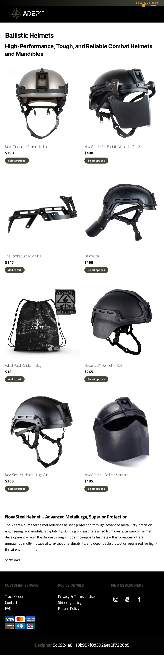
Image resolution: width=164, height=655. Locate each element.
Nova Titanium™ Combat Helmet (27, 146)
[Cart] (143, 5)
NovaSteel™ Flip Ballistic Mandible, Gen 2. (112, 146)
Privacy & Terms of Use (76, 596)
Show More (13, 559)
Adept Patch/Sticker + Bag (23, 365)
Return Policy (68, 608)
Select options (16, 160)
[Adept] (27, 17)
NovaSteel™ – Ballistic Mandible (106, 474)
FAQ (8, 608)
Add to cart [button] (14, 270)
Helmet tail (91, 256)
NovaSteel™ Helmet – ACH (103, 365)
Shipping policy (69, 602)
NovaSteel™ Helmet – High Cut (26, 474)
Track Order (14, 596)
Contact (11, 602)
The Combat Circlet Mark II (23, 256)
